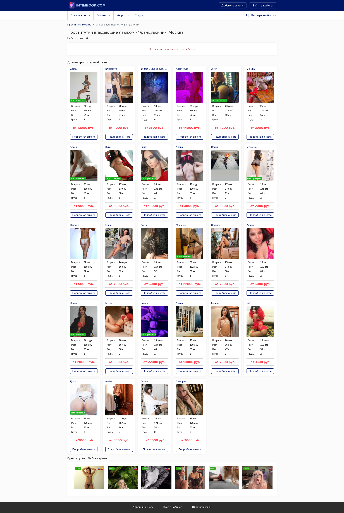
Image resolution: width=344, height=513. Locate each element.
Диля (73, 381)
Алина (144, 225)
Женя (214, 68)
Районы (101, 15)
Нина (143, 147)
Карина (215, 303)
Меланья (181, 225)
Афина (250, 225)
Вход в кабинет (172, 507)
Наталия (74, 225)
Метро (120, 15)
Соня (108, 225)
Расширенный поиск (264, 15)
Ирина (214, 147)
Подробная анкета (83, 136)
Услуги (139, 15)
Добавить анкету (232, 5)
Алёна (179, 147)
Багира (144, 381)
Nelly (249, 303)
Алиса (73, 147)
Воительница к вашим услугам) (154, 68)
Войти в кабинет (263, 5)
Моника (251, 68)
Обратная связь (201, 507)
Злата (73, 68)
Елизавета (111, 68)
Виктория (181, 381)
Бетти (108, 303)
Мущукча (252, 147)
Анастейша (182, 68)
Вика (108, 147)
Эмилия (145, 303)
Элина (73, 303)
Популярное (78, 15)
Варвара (215, 225)
